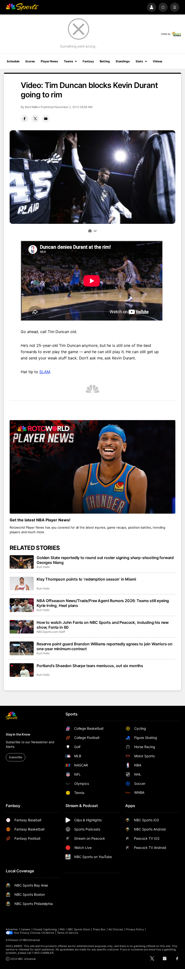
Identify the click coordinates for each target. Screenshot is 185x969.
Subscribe (15, 757)
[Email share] (46, 119)
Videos (157, 61)
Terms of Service (67, 932)
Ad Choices (115, 929)
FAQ (62, 929)
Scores (30, 61)
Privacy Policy (135, 929)
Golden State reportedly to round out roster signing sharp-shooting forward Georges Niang (105, 560)
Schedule (13, 61)
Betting (105, 61)
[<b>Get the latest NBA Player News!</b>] (92, 467)
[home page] (22, 7)
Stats (139, 61)
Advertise (12, 929)
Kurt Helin (31, 107)
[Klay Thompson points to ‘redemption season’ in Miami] (22, 583)
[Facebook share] (24, 119)
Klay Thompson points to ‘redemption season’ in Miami (86, 579)
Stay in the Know (18, 734)
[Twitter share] (35, 119)
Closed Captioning (45, 929)
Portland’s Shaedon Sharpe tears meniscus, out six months (90, 665)
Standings (123, 61)
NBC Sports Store (79, 929)
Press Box (99, 929)
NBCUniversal (31, 940)
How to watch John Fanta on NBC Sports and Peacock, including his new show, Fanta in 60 (103, 625)
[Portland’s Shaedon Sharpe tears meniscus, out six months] (22, 670)
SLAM (44, 371)
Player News (49, 61)
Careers (25, 929)
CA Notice (47, 932)
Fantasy (88, 61)
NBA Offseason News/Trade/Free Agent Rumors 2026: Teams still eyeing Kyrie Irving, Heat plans (103, 603)
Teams (68, 61)
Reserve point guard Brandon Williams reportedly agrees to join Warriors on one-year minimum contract (104, 646)
